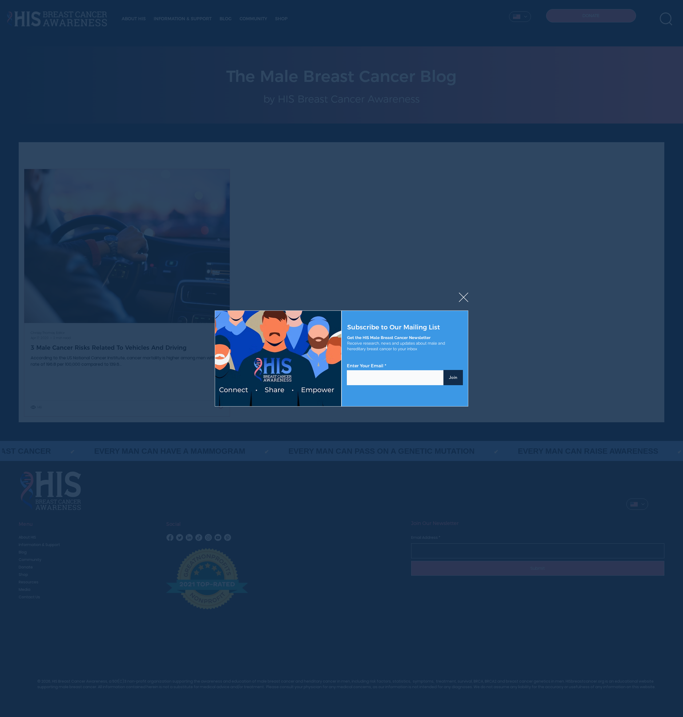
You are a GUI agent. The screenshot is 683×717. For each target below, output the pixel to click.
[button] (463, 297)
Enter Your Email (365, 366)
